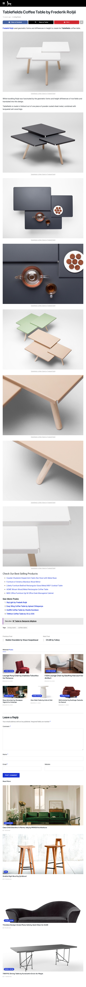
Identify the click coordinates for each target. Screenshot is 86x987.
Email (5, 764)
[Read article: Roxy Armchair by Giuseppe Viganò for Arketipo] (15, 692)
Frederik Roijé (8, 28)
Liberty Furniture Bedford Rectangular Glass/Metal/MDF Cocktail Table (34, 586)
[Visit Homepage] (9, 3)
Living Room (17, 17)
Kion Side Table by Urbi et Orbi (41, 700)
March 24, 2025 (8, 681)
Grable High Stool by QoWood (14, 876)
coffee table (22, 627)
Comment (7, 726)
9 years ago (7, 927)
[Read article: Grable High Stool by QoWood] (43, 854)
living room (12, 627)
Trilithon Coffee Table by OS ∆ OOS (20, 614)
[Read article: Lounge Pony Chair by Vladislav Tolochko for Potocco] (22, 663)
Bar (6, 872)
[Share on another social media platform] (81, 22)
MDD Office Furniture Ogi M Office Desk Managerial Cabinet (30, 593)
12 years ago (7, 17)
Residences (8, 823)
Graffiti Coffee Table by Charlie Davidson (22, 610)
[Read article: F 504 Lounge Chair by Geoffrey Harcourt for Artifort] (64, 663)
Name (5, 754)
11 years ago (8, 976)
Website (47, 764)
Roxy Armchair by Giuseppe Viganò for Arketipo (13, 701)
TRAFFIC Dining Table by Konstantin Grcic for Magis (23, 974)
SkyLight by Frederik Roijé (16, 602)
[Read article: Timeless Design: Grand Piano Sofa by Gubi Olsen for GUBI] (43, 903)
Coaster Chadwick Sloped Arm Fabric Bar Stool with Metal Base (31, 578)
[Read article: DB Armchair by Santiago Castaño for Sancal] (71, 692)
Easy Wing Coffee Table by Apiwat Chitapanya (24, 606)
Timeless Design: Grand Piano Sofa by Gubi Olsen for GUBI (25, 925)
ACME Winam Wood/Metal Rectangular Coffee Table (27, 589)
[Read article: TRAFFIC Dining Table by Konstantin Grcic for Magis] (43, 951)
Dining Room (9, 969)
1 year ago (7, 830)
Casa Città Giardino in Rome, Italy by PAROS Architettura (25, 828)
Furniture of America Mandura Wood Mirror (23, 582)
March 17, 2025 (36, 703)
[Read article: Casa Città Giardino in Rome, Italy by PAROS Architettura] (43, 805)
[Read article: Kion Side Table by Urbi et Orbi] (43, 692)
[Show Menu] (4, 3)
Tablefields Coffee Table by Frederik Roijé (43, 93)
